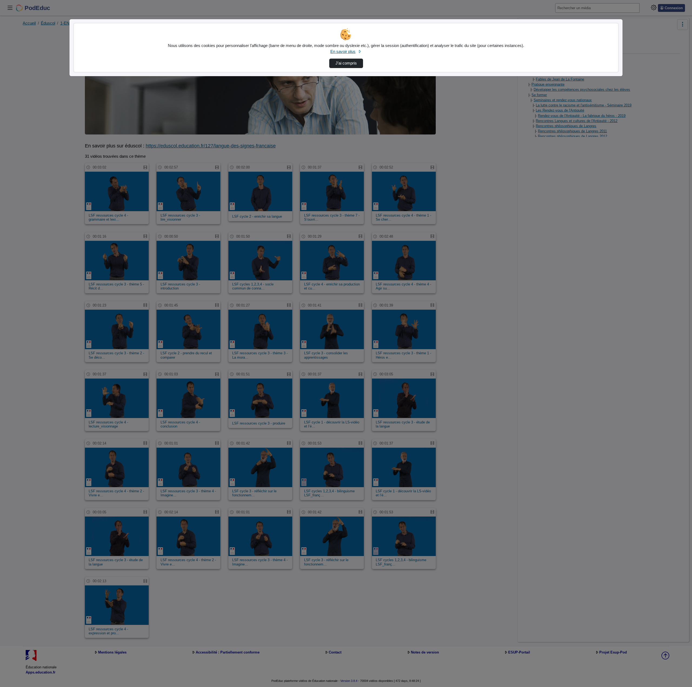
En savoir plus (342, 51)
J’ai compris (346, 63)
